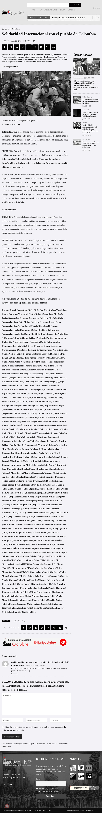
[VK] (47, 47)
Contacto (89, 810)
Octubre (15, 67)
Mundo (84, 122)
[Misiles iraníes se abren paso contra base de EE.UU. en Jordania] (77, 113)
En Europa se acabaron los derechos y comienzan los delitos (90, 101)
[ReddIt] (23, 47)
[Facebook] (4, 47)
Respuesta (14, 674)
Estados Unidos (78, 78)
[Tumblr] (35, 47)
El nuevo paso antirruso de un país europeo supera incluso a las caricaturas (90, 145)
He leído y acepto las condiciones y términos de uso (49, 789)
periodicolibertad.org (18, 621)
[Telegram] (41, 47)
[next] (98, 17)
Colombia (5, 29)
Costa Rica (16, 29)
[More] (66, 627)
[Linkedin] (16, 47)
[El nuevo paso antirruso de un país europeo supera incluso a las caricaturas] (77, 142)
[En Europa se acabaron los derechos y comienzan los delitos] (77, 100)
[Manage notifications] (7, 806)
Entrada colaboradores (75, 810)
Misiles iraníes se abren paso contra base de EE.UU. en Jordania (90, 114)
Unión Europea (87, 97)
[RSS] (5, 784)
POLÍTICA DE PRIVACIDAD (42, 810)
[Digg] (53, 47)
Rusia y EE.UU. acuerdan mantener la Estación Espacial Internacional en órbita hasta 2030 (90, 129)
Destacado (86, 110)
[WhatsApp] (10, 47)
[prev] (94, 17)
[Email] (29, 47)
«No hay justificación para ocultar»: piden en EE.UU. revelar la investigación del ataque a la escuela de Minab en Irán (86, 85)
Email (38, 779)
